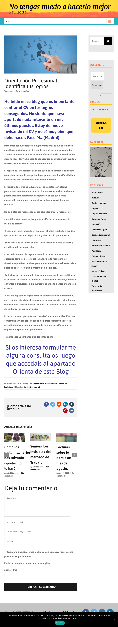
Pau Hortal (96, 251)
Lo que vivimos (51, 383)
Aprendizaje (97, 192)
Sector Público (98, 271)
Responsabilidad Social (99, 263)
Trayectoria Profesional (97, 288)
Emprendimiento (99, 214)
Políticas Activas (99, 256)
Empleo (95, 208)
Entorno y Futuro (99, 219)
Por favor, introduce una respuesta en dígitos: (27, 563)
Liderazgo (96, 240)
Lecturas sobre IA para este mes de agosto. (63, 457)
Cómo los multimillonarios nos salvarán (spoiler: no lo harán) (17, 457)
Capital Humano (99, 203)
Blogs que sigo (101, 125)
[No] (114, 619)
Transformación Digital (99, 278)
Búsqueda (96, 198)
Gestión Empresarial (31, 387)
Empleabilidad (38, 383)
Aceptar (59, 623)
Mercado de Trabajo (101, 245)
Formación (96, 224)
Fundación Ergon (99, 229)
